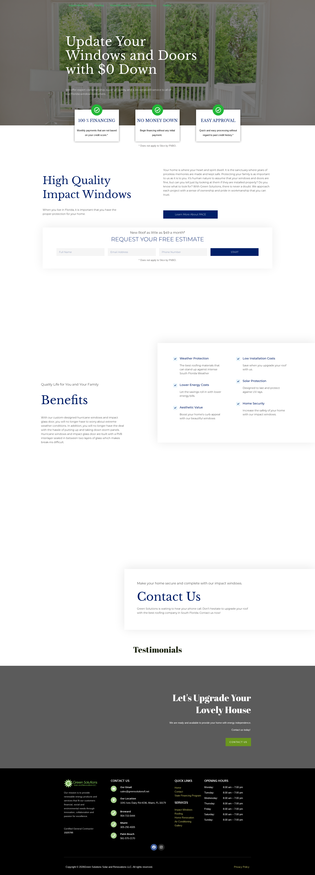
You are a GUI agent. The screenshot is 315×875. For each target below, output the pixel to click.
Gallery (167, 5)
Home (178, 787)
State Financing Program (188, 795)
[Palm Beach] (114, 836)
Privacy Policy (241, 866)
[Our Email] (114, 789)
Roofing (99, 5)
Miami (123, 822)
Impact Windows (78, 5)
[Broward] (114, 813)
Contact (179, 791)
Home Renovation (120, 5)
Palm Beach (127, 834)
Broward (125, 811)
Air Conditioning (146, 5)
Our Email (126, 787)
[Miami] (114, 824)
